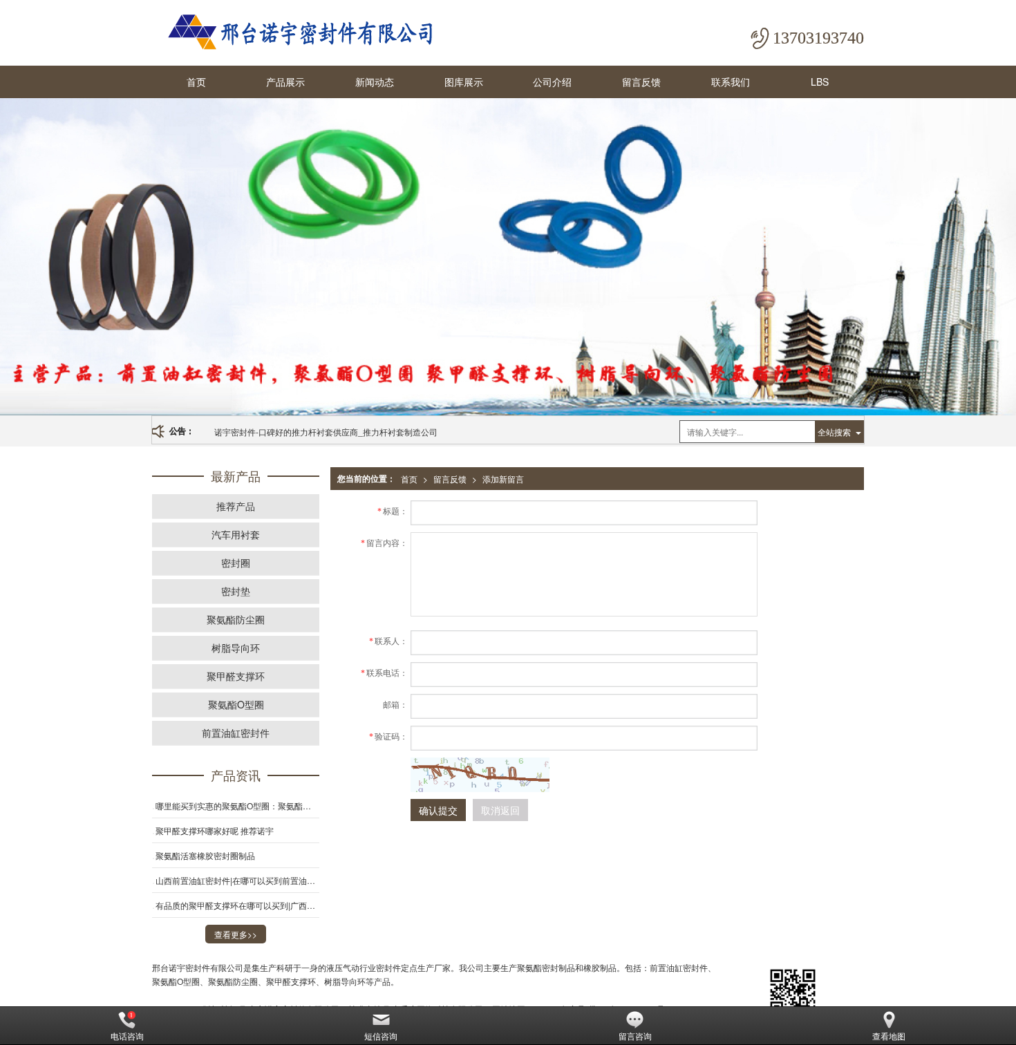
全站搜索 (834, 431)
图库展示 (463, 81)
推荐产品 (235, 506)
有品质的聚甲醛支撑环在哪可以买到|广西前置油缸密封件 (237, 905)
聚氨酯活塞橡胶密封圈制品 (205, 855)
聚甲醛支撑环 (236, 676)
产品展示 (285, 81)
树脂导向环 (235, 648)
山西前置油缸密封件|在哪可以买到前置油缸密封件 (237, 880)
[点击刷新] (480, 774)
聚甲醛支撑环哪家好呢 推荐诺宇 (215, 830)
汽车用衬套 (235, 534)
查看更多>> (235, 934)
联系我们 (730, 81)
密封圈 (235, 562)
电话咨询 (127, 1036)
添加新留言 (503, 478)
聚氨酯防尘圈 (236, 619)
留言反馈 (641, 81)
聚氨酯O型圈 (236, 704)
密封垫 (235, 591)
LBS (820, 81)
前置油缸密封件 (236, 733)
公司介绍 (552, 81)
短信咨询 (380, 1036)
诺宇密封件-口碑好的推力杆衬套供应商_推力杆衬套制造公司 (326, 431)
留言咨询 (635, 1036)
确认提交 (438, 810)
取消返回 (500, 810)
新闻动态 (374, 81)
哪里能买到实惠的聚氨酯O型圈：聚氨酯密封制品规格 (237, 805)
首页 (196, 81)
